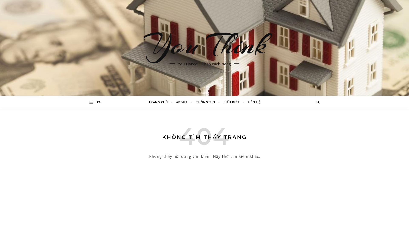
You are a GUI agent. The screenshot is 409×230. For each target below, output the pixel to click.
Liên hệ (254, 102)
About (182, 102)
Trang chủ (158, 102)
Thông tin (205, 102)
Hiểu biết (231, 102)
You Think (204, 45)
